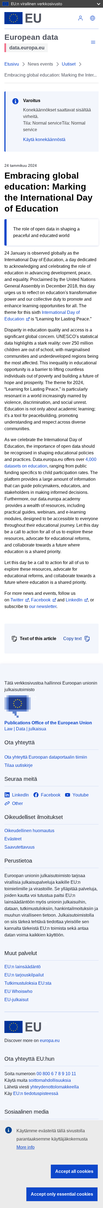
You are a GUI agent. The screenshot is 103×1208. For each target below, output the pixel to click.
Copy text (72, 638)
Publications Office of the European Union (48, 722)
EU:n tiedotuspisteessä (35, 1093)
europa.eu (50, 1040)
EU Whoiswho (18, 991)
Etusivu (11, 64)
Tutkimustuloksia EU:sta (27, 983)
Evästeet (12, 839)
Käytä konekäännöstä (44, 139)
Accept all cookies (74, 1171)
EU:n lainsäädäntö (22, 966)
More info (25, 1147)
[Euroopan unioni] (39, 18)
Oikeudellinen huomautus (29, 830)
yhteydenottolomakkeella (54, 1087)
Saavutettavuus (19, 847)
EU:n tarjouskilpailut (24, 975)
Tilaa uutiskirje (18, 765)
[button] (93, 18)
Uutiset (69, 64)
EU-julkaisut (16, 999)
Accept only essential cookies (62, 1194)
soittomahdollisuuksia (50, 1080)
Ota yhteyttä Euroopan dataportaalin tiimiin (45, 757)
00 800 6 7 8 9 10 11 (56, 1073)
